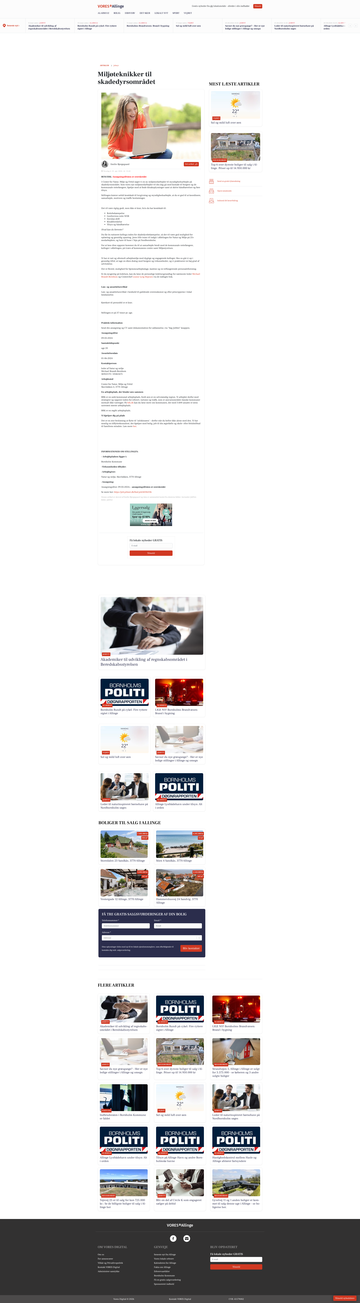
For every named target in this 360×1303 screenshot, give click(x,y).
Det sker (145, 13)
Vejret (188, 13)
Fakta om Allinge (162, 1267)
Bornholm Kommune (164, 1275)
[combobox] (103, 938)
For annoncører (105, 1258)
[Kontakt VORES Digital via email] (186, 1238)
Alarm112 (103, 13)
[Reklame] (151, 515)
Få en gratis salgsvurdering (167, 1279)
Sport (176, 13)
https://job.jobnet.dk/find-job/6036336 (133, 492)
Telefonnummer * (110, 920)
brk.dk (130, 402)
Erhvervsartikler (162, 1271)
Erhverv (130, 13)
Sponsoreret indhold (164, 1284)
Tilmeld (258, 6)
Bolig (117, 13)
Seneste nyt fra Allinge (165, 1254)
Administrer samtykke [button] (108, 1271)
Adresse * (106, 932)
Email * (157, 920)
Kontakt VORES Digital (109, 1267)
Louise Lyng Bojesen (143, 276)
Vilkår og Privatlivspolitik (110, 1263)
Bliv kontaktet (191, 948)
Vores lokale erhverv (164, 1258)
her (134, 426)
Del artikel (189, 164)
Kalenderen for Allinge (165, 1263)
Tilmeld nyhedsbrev (345, 1298)
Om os (101, 1254)
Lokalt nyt (161, 13)
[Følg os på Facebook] (173, 1238)
